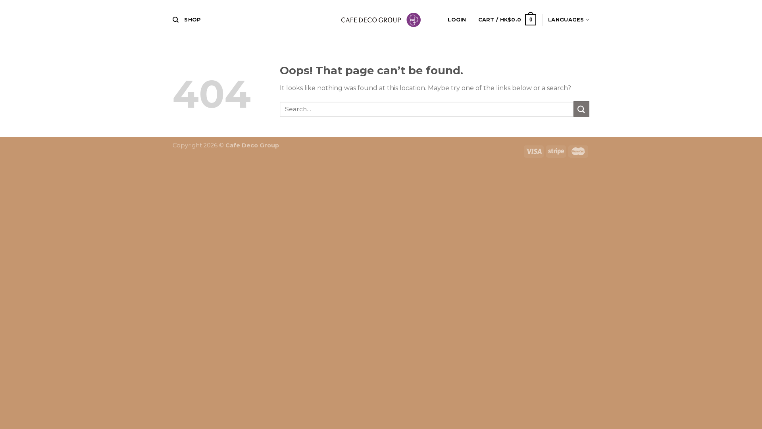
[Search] (176, 19)
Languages (566, 20)
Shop (192, 20)
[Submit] (581, 109)
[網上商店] (381, 20)
